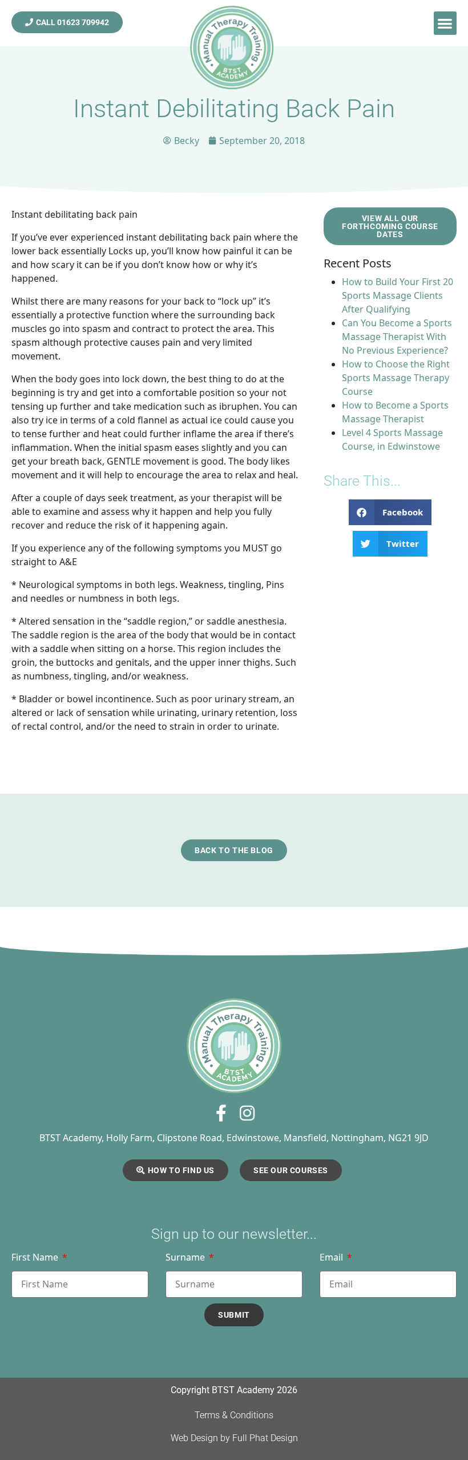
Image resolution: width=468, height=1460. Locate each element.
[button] (445, 23)
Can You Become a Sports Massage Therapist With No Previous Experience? (397, 337)
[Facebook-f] (221, 1113)
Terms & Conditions (234, 1415)
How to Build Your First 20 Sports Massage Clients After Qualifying (397, 295)
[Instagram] (247, 1113)
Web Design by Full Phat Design (234, 1438)
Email (332, 1258)
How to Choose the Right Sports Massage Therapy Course (396, 378)
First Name (35, 1258)
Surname (186, 1258)
